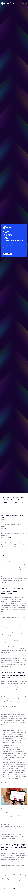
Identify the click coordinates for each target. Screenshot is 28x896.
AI (2, 889)
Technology (7, 253)
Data (6, 889)
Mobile (16, 889)
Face (11, 889)
